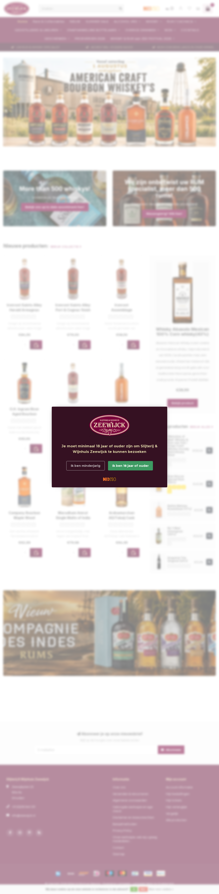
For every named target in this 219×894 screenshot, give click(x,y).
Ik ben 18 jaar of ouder (130, 466)
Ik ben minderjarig (85, 466)
